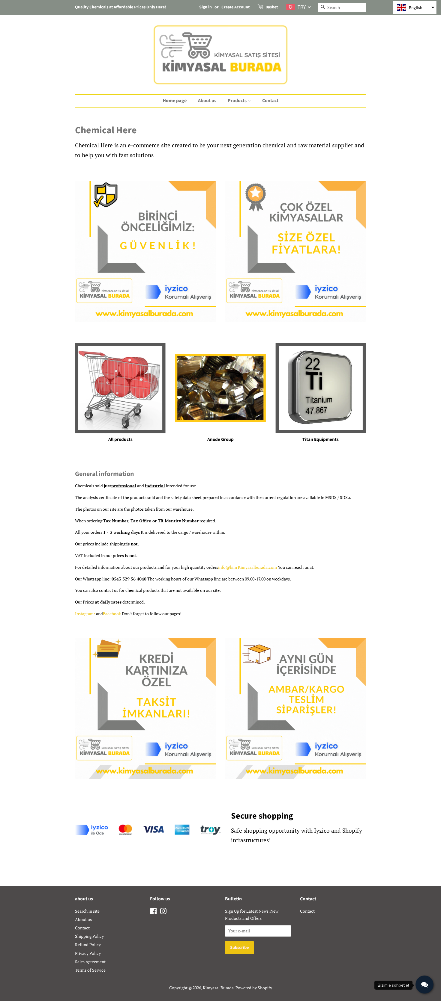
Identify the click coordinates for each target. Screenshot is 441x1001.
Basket (272, 7)
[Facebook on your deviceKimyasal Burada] (153, 912)
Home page (175, 100)
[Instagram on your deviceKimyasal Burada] (163, 912)
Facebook (112, 613)
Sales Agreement (90, 961)
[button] (414, 7)
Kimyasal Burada (218, 988)
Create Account (235, 7)
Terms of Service (90, 970)
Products (238, 100)
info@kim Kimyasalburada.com (247, 567)
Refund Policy (88, 944)
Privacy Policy (88, 953)
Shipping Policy (89, 936)
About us (207, 100)
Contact (270, 100)
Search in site (87, 911)
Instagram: (85, 613)
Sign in (205, 7)
